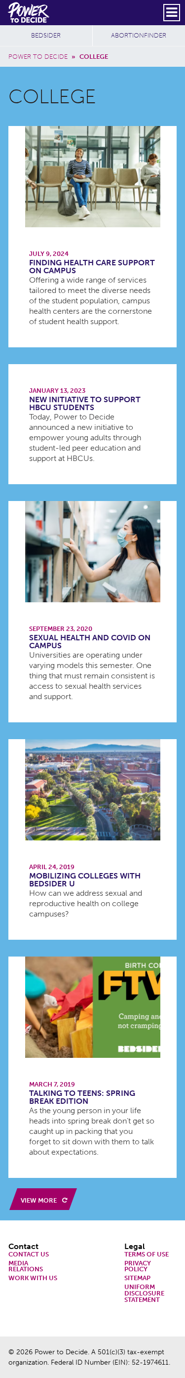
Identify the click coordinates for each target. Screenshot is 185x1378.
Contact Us (28, 1255)
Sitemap (137, 1278)
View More (39, 1200)
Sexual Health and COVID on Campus (89, 641)
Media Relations (25, 1266)
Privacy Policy (137, 1266)
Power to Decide (38, 56)
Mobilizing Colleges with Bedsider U (85, 879)
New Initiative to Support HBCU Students (85, 403)
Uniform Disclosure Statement (144, 1293)
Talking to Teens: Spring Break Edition (82, 1097)
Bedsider (46, 35)
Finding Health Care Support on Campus (92, 266)
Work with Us (32, 1278)
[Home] (29, 12)
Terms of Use (146, 1255)
